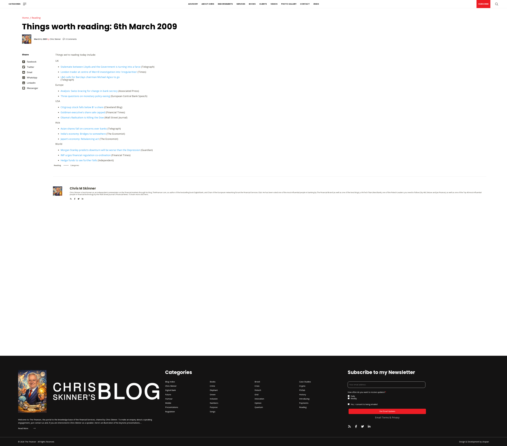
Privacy (396, 417)
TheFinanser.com (159, 192)
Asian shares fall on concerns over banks (84, 128)
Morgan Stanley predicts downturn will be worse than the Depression (100, 150)
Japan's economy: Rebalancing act (80, 138)
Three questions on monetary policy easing (85, 96)
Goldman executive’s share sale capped (83, 112)
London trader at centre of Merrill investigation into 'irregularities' (99, 71)
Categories (14, 4)
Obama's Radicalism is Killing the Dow (82, 117)
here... (146, 194)
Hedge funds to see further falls (79, 160)
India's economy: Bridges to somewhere (83, 133)
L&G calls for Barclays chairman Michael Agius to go (90, 77)
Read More (23, 428)
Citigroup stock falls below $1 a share (82, 107)
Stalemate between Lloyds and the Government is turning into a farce (100, 66)
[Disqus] (269, 233)
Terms (385, 417)
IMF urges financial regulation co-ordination (86, 155)
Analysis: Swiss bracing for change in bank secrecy (89, 91)
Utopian (485, 441)
